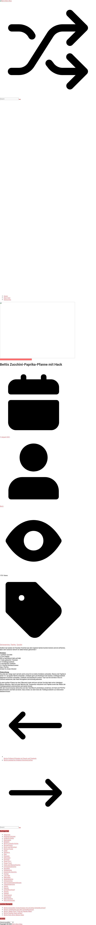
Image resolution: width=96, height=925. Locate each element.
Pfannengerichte (26, 359)
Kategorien (7, 300)
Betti (1, 506)
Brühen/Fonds (8, 849)
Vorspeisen (7, 897)
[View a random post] (48, 97)
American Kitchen (9, 836)
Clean (5, 851)
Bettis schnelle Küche (7, 359)
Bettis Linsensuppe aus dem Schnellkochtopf (19, 910)
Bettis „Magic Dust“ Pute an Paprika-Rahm (18, 911)
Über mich (7, 298)
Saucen (6, 888)
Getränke (7, 868)
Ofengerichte (8, 881)
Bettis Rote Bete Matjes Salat (14, 915)
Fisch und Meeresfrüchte (12, 865)
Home (6, 296)
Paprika (13, 645)
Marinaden (7, 877)
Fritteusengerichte (10, 867)
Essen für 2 (7, 861)
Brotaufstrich (8, 845)
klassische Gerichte (10, 872)
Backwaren (7, 840)
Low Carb (18, 359)
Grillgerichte (8, 870)
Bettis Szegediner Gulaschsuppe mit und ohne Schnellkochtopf (24, 908)
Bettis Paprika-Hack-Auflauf (13, 913)
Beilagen (6, 842)
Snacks (6, 891)
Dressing (6, 856)
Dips (5, 854)
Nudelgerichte (8, 879)
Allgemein (7, 835)
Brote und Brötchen (10, 847)
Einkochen (7, 858)
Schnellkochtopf (9, 890)
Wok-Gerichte (8, 899)
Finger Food (8, 863)
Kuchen (6, 874)
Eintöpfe (6, 859)
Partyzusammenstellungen (12, 883)
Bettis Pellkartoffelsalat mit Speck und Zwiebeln (20, 758)
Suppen (6, 893)
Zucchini (19, 645)
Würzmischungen (9, 900)
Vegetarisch (8, 895)
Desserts (7, 852)
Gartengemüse (5, 645)
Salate (6, 886)
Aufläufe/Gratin (9, 838)
